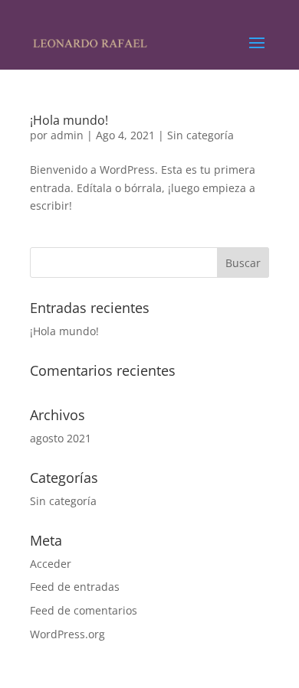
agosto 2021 (60, 438)
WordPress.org (67, 634)
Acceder (50, 563)
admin (67, 135)
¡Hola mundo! (69, 120)
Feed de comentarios (83, 610)
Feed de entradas (75, 586)
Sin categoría (200, 135)
